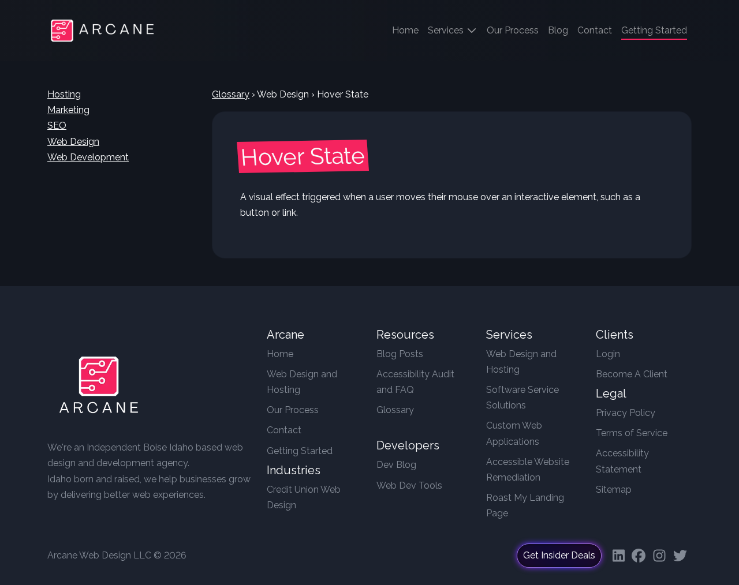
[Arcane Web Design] (98, 387)
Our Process (513, 30)
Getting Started (300, 450)
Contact (594, 30)
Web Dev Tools (409, 485)
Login (608, 353)
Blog (558, 30)
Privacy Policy (625, 412)
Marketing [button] (68, 109)
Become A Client (631, 374)
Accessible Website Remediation (527, 469)
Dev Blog (396, 464)
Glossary (230, 94)
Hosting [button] (64, 94)
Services (447, 30)
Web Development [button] (88, 157)
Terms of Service (631, 432)
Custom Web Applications (514, 433)
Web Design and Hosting (302, 382)
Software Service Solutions (522, 397)
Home (407, 30)
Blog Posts (399, 353)
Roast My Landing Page (525, 505)
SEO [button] (56, 125)
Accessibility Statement (622, 461)
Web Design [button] (73, 141)
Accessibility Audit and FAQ (415, 382)
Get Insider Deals (559, 555)
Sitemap (614, 489)
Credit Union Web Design (304, 497)
